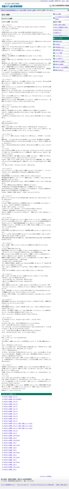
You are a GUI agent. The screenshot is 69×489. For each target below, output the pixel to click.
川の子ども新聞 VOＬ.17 (11, 406)
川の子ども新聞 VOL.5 (10, 450)
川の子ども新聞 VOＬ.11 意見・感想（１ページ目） (18, 423)
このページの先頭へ (46, 476)
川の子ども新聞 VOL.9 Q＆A (12, 435)
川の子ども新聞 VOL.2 (10, 464)
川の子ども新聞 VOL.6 (10, 447)
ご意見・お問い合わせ (61, 484)
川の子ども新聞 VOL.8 (10, 438)
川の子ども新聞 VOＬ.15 (11, 411)
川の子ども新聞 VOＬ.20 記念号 (12, 399)
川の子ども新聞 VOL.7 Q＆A (12, 445)
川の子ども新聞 (31, 10)
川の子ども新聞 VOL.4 (10, 455)
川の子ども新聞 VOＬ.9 (10, 433)
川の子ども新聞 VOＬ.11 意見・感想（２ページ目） (18, 426)
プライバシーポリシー (23, 484)
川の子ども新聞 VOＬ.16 (11, 409)
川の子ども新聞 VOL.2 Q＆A (12, 467)
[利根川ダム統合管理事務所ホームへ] (12, 7)
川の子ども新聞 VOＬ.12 (11, 418)
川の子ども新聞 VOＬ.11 (10, 421)
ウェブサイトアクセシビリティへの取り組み (42, 484)
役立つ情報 (23, 10)
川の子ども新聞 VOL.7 (10, 442)
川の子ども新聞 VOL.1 (10, 469)
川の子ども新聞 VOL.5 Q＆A (12, 452)
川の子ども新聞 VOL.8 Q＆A (12, 440)
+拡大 (63, 1)
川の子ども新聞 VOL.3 (10, 459)
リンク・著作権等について (8, 484)
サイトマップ (44, 1)
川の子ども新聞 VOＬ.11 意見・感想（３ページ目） (18, 428)
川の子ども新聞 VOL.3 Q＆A (12, 462)
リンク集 (51, 1)
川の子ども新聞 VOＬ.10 (11, 430)
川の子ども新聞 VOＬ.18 (11, 404)
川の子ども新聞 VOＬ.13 (11, 416)
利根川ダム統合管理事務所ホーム (10, 10)
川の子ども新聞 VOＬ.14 (11, 413)
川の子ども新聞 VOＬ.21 (11, 396)
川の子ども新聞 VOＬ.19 (11, 401)
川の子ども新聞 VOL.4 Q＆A (12, 457)
